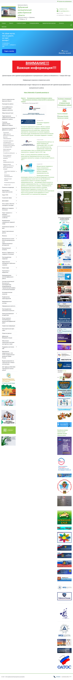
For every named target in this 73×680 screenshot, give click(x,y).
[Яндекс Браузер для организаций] (64, 112)
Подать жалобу (9, 51)
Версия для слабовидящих (65, 1)
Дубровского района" (61, 435)
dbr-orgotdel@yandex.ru (63, 11)
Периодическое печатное (62, 430)
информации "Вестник (62, 433)
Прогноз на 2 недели (62, 118)
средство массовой (61, 431)
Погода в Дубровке (62, 113)
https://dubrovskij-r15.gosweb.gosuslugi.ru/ (36, 92)
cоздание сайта (65, 676)
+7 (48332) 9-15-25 (62, 9)
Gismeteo (65, 116)
